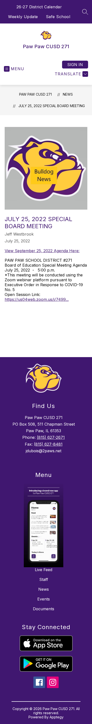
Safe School (58, 16)
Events (43, 599)
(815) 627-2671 (51, 437)
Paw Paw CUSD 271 (35, 94)
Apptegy (57, 717)
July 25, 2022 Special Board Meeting (51, 106)
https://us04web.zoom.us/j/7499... (37, 299)
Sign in (75, 64)
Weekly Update (23, 16)
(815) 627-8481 (48, 444)
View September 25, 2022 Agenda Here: (42, 250)
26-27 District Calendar (39, 6)
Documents (43, 608)
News (68, 94)
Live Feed (43, 569)
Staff (43, 579)
